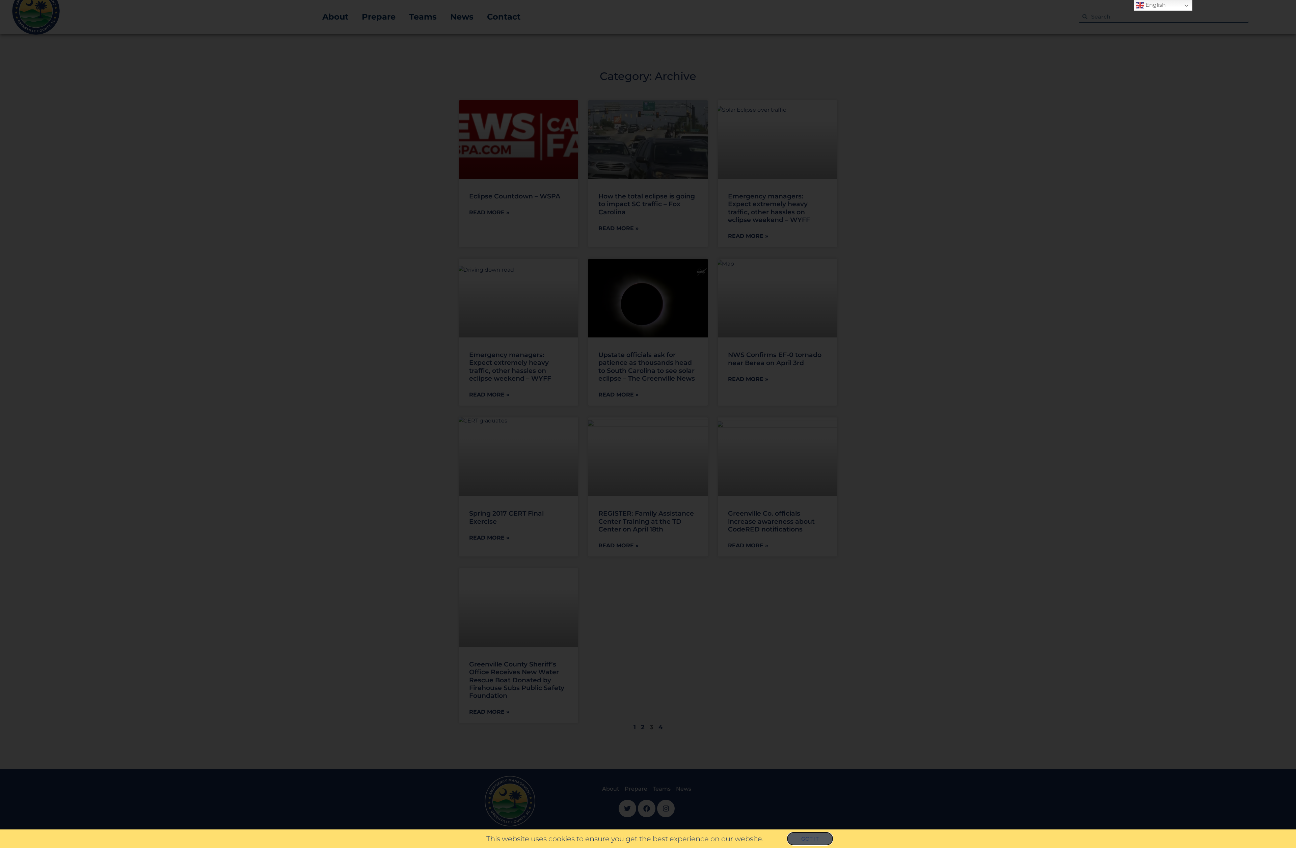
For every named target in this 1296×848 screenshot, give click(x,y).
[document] (648, 424)
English (1155, 5)
